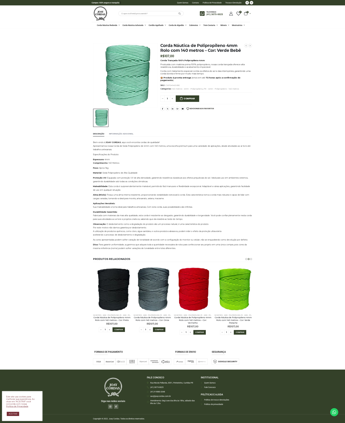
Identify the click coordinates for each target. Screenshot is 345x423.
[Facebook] (247, 2)
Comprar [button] (118, 329)
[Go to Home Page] (94, 31)
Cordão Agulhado (156, 25)
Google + (177, 109)
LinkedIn (172, 109)
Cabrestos (193, 25)
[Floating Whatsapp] (334, 412)
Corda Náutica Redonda (107, 25)
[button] (246, 259)
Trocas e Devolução (233, 3)
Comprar (189, 98)
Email (182, 109)
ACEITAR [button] (13, 414)
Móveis (223, 25)
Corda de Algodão (176, 25)
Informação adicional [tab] (121, 134)
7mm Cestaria (209, 25)
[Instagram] (251, 2)
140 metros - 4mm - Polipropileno (187, 89)
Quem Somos (182, 3)
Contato (195, 3)
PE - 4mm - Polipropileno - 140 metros (221, 89)
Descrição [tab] (98, 134)
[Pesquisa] (179, 13)
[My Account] (231, 13)
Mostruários (237, 25)
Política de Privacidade (212, 3)
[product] (112, 289)
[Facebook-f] (116, 406)
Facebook (162, 109)
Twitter (167, 109)
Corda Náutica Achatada (133, 25)
